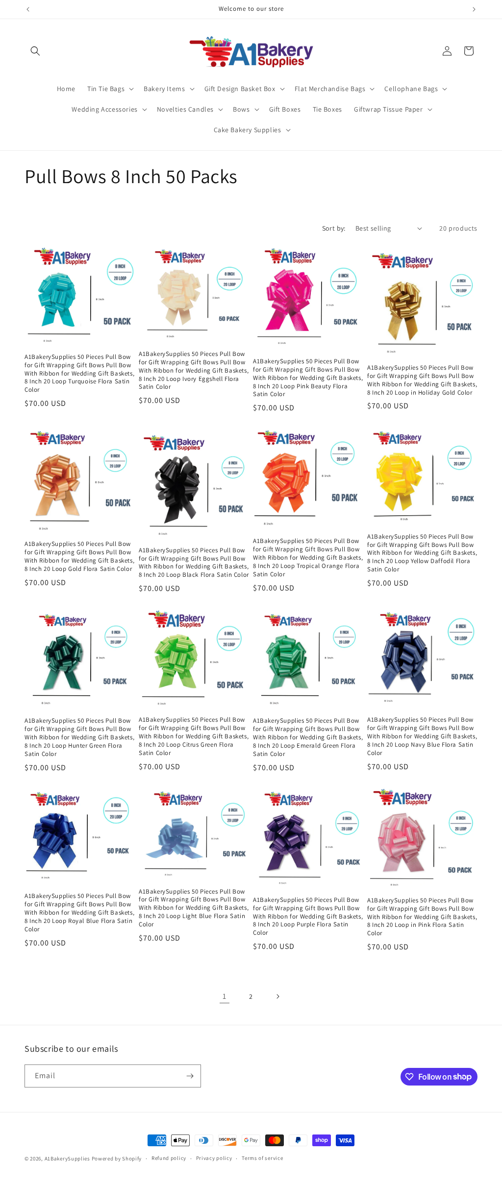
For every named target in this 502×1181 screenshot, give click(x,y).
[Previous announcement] (28, 9)
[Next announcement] (474, 9)
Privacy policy (214, 1158)
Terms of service (262, 1158)
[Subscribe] (190, 1075)
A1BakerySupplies (67, 1158)
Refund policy (168, 1158)
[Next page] (277, 996)
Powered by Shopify (117, 1158)
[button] (35, 51)
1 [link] (224, 996)
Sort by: (334, 228)
